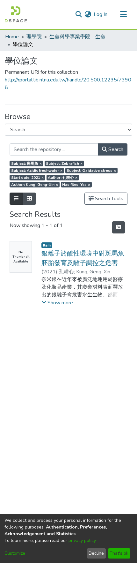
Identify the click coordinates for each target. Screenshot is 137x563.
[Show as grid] (29, 199)
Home (12, 36)
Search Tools (108, 198)
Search (115, 149)
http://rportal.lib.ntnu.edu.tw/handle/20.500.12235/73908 (68, 83)
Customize (14, 553)
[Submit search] (79, 14)
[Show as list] (16, 199)
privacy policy (82, 540)
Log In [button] (101, 14)
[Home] (16, 14)
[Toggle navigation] (123, 14)
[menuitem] (88, 14)
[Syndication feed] (118, 227)
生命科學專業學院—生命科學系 (81, 36)
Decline (96, 553)
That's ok (119, 553)
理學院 (34, 36)
